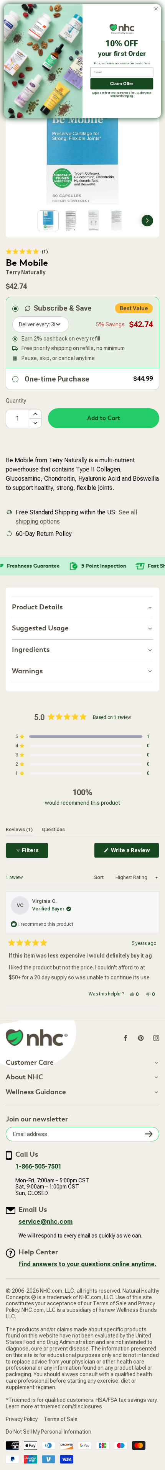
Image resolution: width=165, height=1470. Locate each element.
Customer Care (30, 1063)
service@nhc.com (45, 1221)
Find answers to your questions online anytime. (87, 1264)
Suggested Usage (40, 628)
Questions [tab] (53, 829)
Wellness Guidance (36, 1092)
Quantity (16, 401)
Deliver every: (34, 324)
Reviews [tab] (19, 829)
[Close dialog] (156, 8)
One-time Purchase (57, 379)
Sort (99, 877)
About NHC (24, 1077)
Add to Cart (103, 418)
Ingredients (31, 649)
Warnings (27, 671)
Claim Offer (121, 83)
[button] (27, 251)
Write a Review (134, 852)
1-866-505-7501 (38, 1166)
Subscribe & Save (63, 308)
